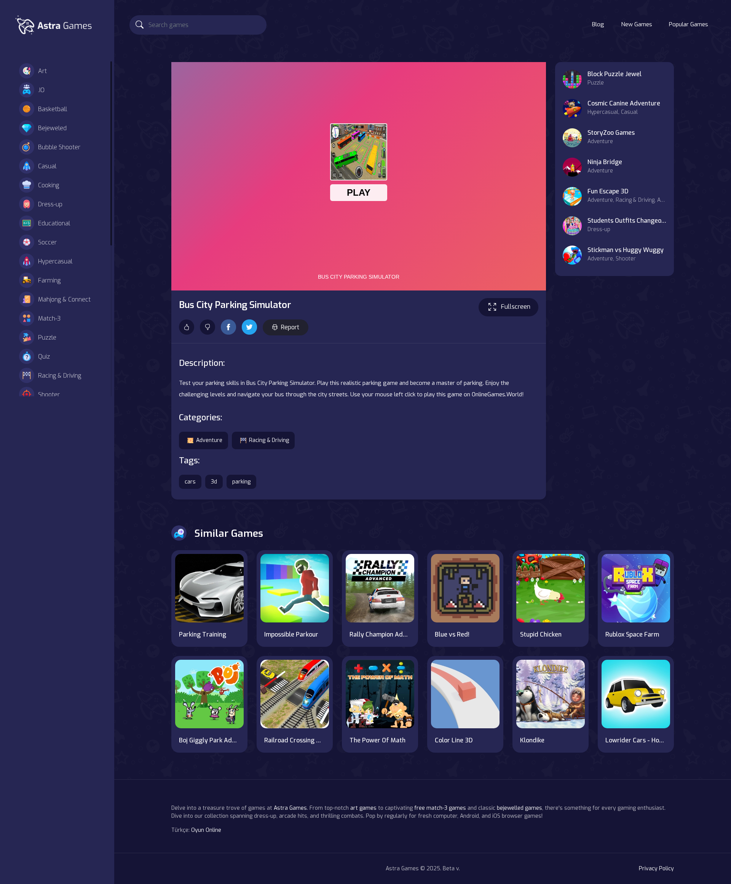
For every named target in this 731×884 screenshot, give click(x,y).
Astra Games (290, 808)
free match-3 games (440, 808)
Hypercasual (55, 261)
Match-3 (49, 318)
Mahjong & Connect (64, 299)
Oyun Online (206, 830)
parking (241, 481)
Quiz (44, 357)
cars (190, 481)
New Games (636, 24)
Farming (49, 280)
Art (42, 71)
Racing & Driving (59, 376)
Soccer (47, 242)
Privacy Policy (656, 868)
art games (363, 808)
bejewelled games (519, 808)
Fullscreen (515, 307)
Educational (54, 223)
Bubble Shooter (59, 147)
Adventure (209, 440)
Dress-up (50, 204)
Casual (47, 166)
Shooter (49, 395)
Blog (598, 24)
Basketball (52, 109)
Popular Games (688, 24)
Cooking (48, 185)
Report (290, 327)
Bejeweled (52, 128)
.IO (41, 90)
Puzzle (47, 337)
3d (214, 481)
